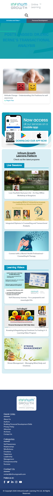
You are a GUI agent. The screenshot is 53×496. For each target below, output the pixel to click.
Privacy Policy (9, 427)
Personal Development (40, 20)
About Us (7, 419)
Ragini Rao (10, 100)
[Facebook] (4, 482)
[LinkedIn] (12, 482)
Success (7, 464)
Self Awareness (10, 444)
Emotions (7, 452)
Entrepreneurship (10, 462)
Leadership (8, 457)
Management (9, 459)
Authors (7, 422)
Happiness (8, 454)
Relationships (9, 447)
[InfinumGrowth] (26, 403)
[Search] (26, 15)
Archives (7, 432)
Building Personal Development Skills (18, 424)
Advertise (7, 429)
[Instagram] (16, 482)
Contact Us (8, 434)
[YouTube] (20, 482)
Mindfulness (8, 449)
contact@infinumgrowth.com (15, 474)
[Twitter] (8, 482)
